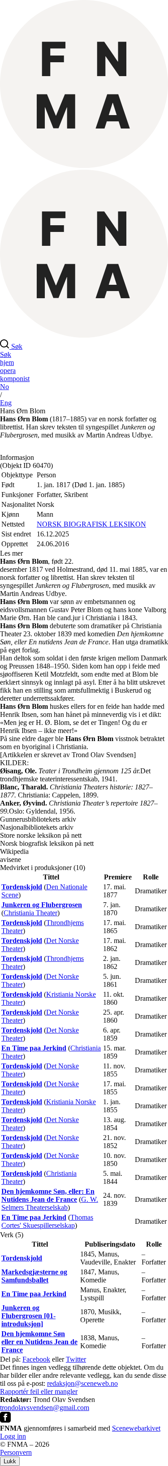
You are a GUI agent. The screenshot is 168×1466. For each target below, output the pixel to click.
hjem (7, 362)
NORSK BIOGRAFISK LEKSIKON (91, 524)
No (4, 386)
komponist (15, 378)
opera (8, 370)
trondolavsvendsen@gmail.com (44, 1407)
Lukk (10, 1461)
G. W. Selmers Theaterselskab (49, 1203)
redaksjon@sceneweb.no (82, 1383)
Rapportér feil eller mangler (39, 1391)
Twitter (76, 1359)
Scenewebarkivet (136, 1428)
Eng (6, 403)
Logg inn (13, 1436)
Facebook (36, 1359)
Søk (5, 354)
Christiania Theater (30, 913)
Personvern (16, 1452)
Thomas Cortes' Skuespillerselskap (47, 1221)
